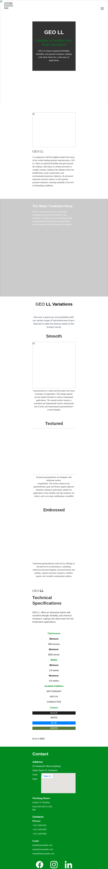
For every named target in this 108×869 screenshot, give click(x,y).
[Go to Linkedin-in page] (68, 864)
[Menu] (102, 8)
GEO (42, 739)
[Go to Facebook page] (39, 864)
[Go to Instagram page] (54, 864)
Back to (36, 739)
